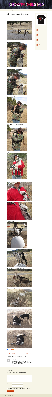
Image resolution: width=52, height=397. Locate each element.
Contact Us (38, 10)
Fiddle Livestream (29, 10)
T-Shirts (24, 10)
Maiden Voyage (29, 353)
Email (8, 385)
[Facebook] (8, 349)
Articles (20, 10)
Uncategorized (15, 15)
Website (8, 386)
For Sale (17, 10)
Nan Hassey (19, 15)
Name (8, 383)
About (9, 10)
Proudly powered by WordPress (9, 395)
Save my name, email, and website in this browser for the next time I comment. (19, 388)
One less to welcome (11, 353)
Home (5, 10)
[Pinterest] (11, 349)
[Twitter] (9, 349)
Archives (34, 10)
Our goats (12, 10)
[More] (13, 349)
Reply (14, 365)
